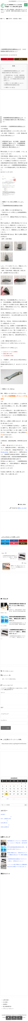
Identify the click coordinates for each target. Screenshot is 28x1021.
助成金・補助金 (18, 18)
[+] (11, 817)
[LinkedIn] (5, 543)
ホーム (3, 18)
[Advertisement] (13, 35)
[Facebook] (14, 541)
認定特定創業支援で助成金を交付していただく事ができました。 (17, 605)
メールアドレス (5, 713)
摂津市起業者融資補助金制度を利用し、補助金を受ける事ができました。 (17, 618)
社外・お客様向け (6, 818)
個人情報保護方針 (13, 1)
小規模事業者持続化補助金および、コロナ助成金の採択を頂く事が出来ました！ (13, 71)
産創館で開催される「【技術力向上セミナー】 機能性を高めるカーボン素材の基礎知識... (17, 854)
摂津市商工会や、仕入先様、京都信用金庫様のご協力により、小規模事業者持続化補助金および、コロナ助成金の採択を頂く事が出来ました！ (14, 78)
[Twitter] (5, 541)
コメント (3, 692)
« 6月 (7, 798)
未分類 (3, 814)
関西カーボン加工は (10, 87)
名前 (2, 707)
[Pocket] (14, 543)
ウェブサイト (4, 720)
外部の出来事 (4, 827)
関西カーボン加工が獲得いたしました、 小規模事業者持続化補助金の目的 (14, 84)
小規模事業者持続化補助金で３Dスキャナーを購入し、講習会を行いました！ (17, 631)
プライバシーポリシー (22, 1)
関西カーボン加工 (22, 508)
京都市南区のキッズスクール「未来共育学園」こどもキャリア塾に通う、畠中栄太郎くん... (17, 843)
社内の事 (10, 18)
